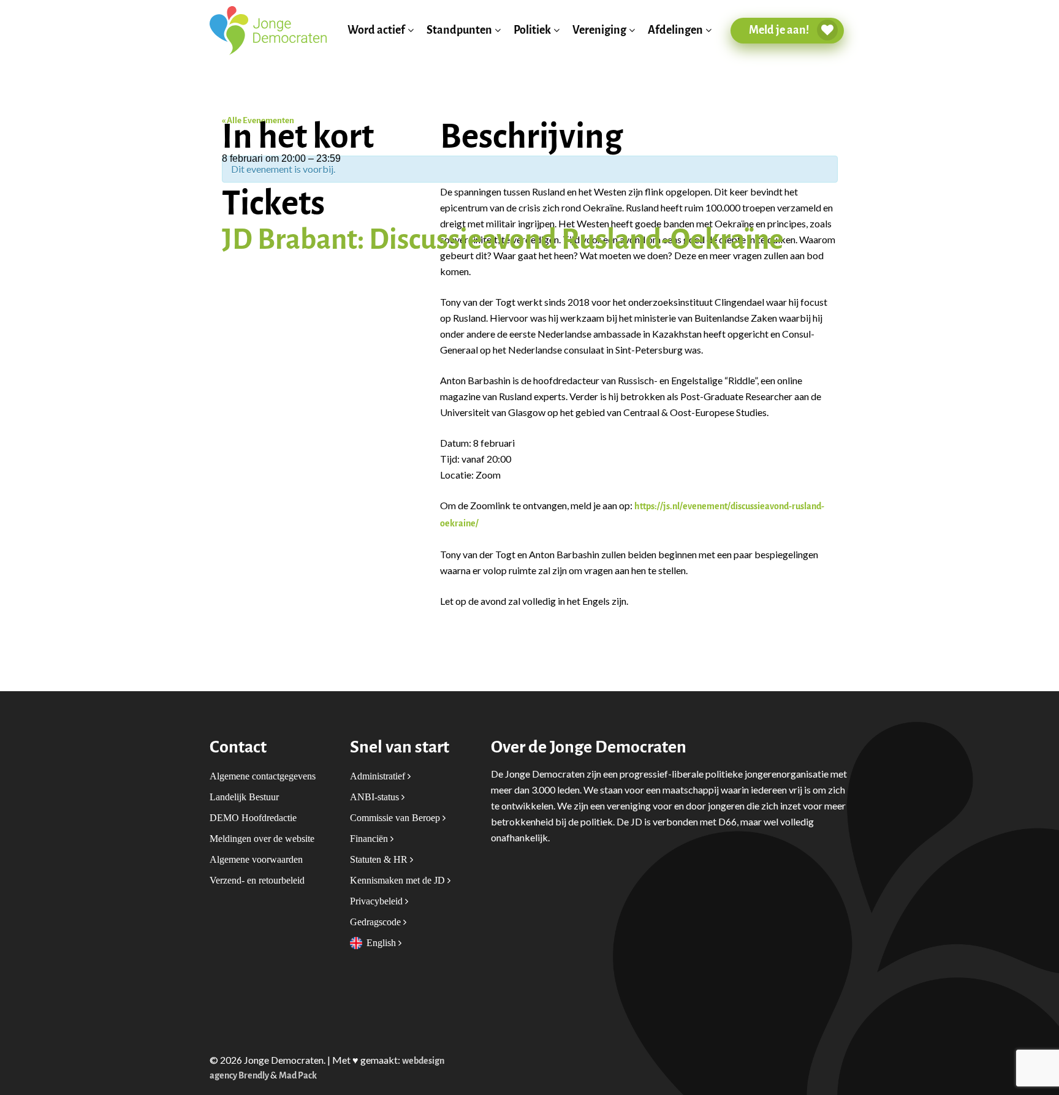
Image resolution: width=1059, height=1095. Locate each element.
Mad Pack (298, 1076)
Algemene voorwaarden (256, 859)
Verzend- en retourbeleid (257, 880)
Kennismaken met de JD (398, 880)
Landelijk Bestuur (244, 797)
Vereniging (599, 30)
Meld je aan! (780, 30)
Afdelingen (675, 30)
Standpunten (459, 30)
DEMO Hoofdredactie (253, 818)
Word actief (376, 30)
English (382, 943)
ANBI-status (375, 797)
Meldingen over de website (262, 838)
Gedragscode (376, 922)
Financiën (370, 838)
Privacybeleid (377, 901)
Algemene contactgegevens (263, 776)
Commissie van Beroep (396, 818)
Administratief (379, 776)
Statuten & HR (380, 859)
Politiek (532, 30)
